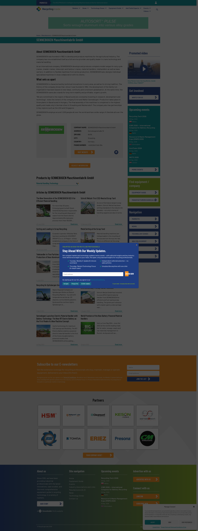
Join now (127, 274)
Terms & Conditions (97, 280)
